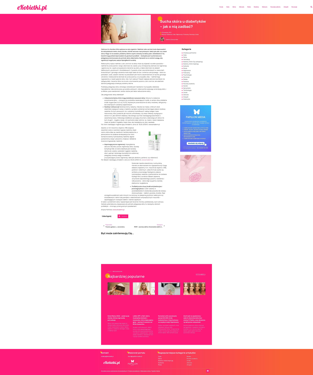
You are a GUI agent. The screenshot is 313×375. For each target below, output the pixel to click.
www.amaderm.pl (147, 160)
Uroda (221, 7)
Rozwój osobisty (275, 7)
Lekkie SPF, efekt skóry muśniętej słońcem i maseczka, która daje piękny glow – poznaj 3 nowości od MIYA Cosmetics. (143, 320)
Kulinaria (264, 7)
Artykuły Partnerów (167, 34)
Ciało (227, 7)
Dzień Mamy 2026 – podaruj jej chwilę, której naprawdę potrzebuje (118, 318)
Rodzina (256, 7)
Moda (249, 7)
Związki (286, 7)
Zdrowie (241, 7)
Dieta (234, 7)
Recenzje (294, 7)
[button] (311, 7)
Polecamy (186, 34)
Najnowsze (179, 34)
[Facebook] (207, 371)
